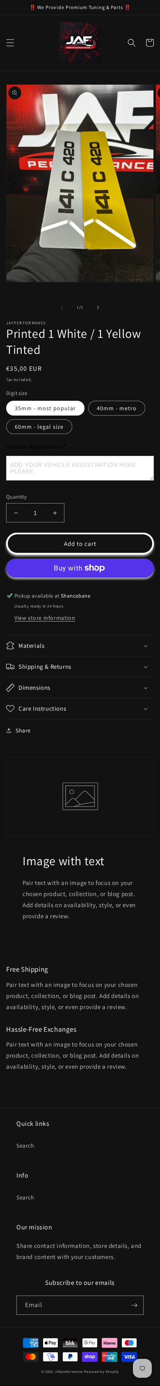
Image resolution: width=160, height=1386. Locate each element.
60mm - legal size (39, 426)
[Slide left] (62, 307)
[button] (10, 43)
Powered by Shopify (101, 1371)
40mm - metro (117, 408)
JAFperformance (69, 1371)
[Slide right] (98, 307)
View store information (44, 617)
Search (25, 1145)
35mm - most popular (45, 408)
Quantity (16, 496)
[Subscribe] (134, 1305)
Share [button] (23, 730)
